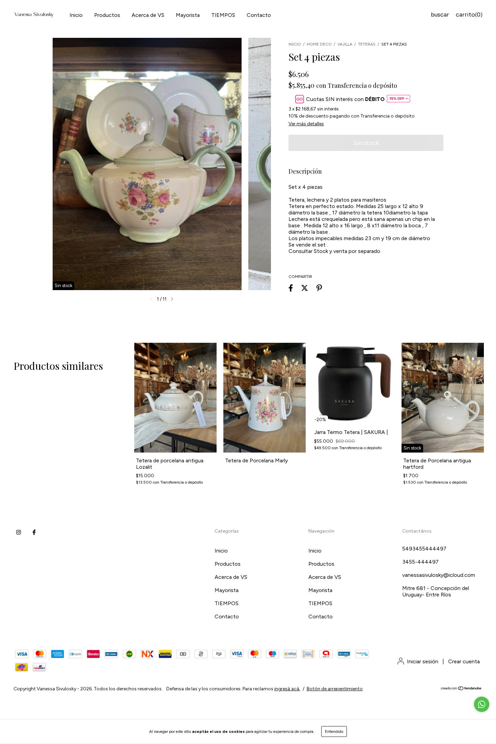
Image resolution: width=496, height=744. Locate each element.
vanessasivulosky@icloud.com (438, 575)
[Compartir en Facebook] (290, 288)
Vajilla (344, 44)
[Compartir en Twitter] (304, 288)
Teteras (367, 44)
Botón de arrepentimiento (335, 689)
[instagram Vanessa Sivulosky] (18, 533)
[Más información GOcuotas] (398, 99)
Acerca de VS (148, 15)
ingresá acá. (287, 689)
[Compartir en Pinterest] (319, 288)
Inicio (76, 15)
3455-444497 (420, 562)
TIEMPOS (223, 15)
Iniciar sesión (422, 661)
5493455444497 (424, 548)
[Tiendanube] (461, 689)
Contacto (259, 15)
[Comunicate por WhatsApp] (481, 704)
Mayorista (188, 15)
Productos (107, 15)
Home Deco (319, 44)
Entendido (334, 731)
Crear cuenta (464, 661)
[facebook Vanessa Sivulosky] (34, 533)
